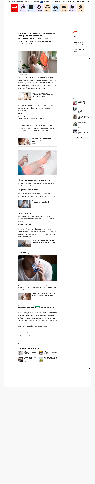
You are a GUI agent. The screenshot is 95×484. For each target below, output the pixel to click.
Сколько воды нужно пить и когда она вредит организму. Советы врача (44, 294)
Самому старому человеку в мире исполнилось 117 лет (82, 102)
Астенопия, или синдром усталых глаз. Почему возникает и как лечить (44, 201)
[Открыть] (20, 1)
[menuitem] (28, 1)
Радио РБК (17, 1)
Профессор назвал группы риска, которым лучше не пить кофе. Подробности (30, 358)
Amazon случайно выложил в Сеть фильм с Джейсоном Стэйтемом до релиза (83, 124)
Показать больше (81, 137)
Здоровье (20, 30)
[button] (37, 162)
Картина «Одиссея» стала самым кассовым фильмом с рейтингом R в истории (83, 116)
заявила (52, 79)
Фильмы (79, 119)
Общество (80, 104)
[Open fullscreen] (55, 152)
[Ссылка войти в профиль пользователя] (88, 1)
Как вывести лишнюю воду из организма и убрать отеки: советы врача (43, 140)
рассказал (37, 305)
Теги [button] (24, 340)
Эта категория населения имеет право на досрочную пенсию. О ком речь (83, 109)
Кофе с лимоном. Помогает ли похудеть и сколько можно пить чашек (50, 352)
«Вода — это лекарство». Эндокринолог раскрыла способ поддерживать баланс (42, 95)
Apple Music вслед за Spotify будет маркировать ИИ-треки (83, 131)
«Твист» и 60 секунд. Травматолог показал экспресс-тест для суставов (43, 241)
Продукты (46, 361)
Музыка (79, 133)
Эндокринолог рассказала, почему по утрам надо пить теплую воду (30, 352)
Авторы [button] (20, 340)
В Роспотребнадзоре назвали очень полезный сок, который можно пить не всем (50, 358)
